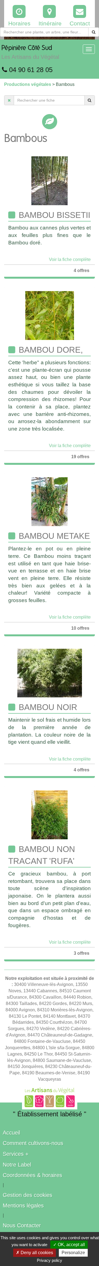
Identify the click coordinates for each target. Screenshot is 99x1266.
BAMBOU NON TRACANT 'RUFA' (41, 855)
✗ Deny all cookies (34, 1252)
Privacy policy (49, 1260)
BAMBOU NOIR (46, 707)
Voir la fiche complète (70, 259)
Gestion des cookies (27, 1195)
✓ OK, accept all (69, 1244)
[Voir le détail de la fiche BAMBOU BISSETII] (49, 180)
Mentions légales (23, 1205)
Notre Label (17, 1165)
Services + (16, 1154)
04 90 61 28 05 (30, 69)
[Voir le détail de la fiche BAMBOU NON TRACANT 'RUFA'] (49, 814)
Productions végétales (28, 84)
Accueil (11, 1133)
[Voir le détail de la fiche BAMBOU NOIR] (49, 672)
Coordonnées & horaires (32, 1175)
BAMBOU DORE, (49, 349)
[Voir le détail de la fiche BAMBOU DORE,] (49, 315)
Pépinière (30, 52)
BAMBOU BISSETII (53, 215)
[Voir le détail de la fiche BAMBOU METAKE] (49, 501)
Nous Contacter (22, 1225)
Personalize (73, 1252)
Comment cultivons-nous (33, 1143)
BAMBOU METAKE (53, 535)
